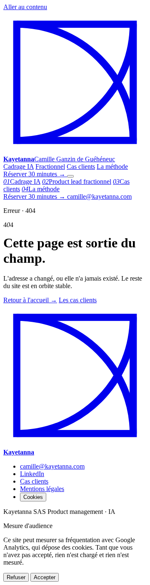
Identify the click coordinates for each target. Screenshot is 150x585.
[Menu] (70, 176)
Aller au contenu (25, 6)
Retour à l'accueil (30, 300)
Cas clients (81, 166)
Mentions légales (42, 488)
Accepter (44, 577)
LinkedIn (32, 473)
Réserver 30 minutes (34, 174)
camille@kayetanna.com (99, 196)
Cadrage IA (18, 166)
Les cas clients (78, 300)
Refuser (16, 577)
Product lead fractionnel (76, 181)
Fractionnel (50, 166)
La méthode (112, 166)
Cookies (33, 497)
